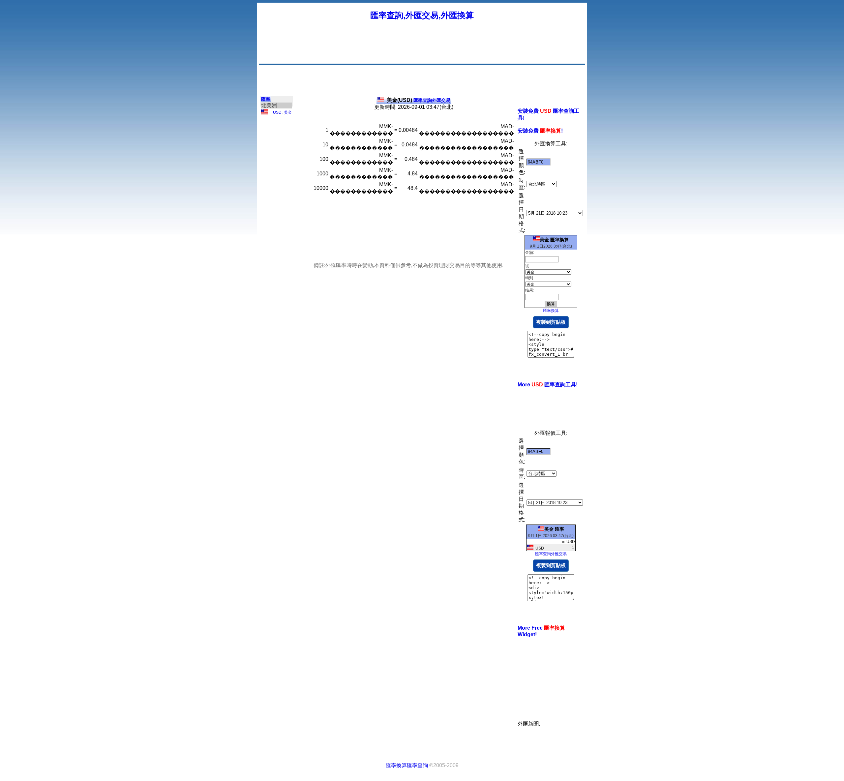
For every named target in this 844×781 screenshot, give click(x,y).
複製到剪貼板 (551, 322)
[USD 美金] (264, 113)
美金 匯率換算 (554, 239)
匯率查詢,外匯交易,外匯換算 (422, 15)
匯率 (265, 99)
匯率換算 (551, 310)
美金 (288, 112)
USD (277, 112)
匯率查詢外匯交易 (418, 100)
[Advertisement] (464, 48)
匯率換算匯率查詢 (407, 765)
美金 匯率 (554, 529)
